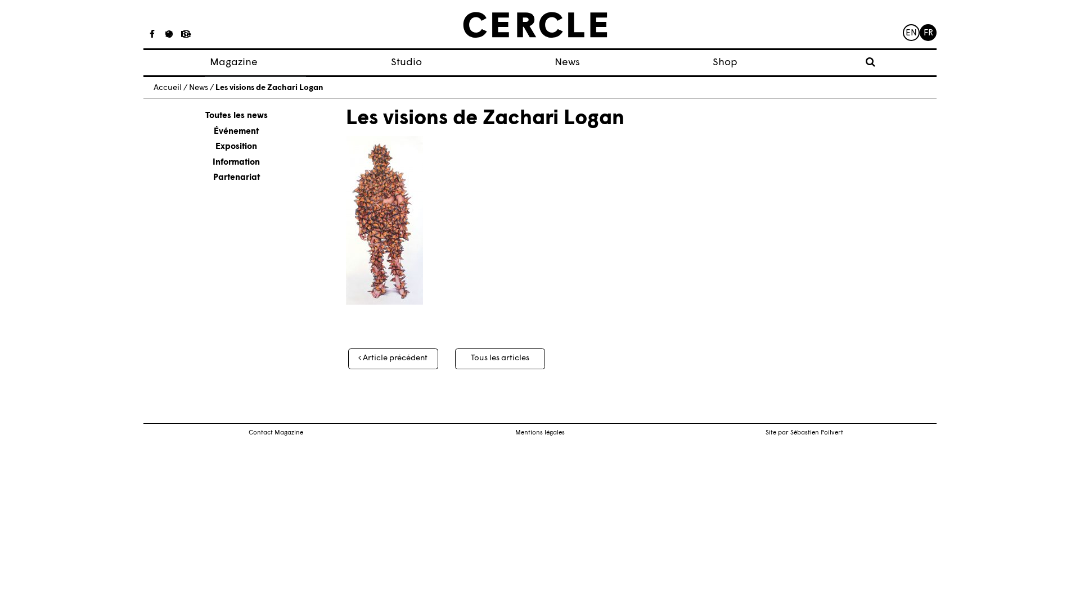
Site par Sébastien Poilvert (804, 433)
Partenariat (236, 178)
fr (928, 33)
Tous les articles (500, 358)
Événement (236, 132)
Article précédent (394, 358)
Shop (725, 62)
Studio (406, 62)
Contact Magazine (276, 433)
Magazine (234, 62)
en (911, 33)
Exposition (236, 147)
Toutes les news (236, 116)
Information (236, 162)
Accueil (168, 88)
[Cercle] (535, 25)
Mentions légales (540, 433)
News (567, 62)
